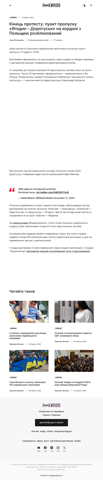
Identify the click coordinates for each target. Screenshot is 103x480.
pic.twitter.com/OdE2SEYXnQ (52, 192)
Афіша (40, 441)
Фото (46, 441)
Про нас (35, 431)
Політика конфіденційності (51, 475)
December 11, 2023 (64, 198)
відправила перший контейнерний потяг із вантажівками (58, 251)
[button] (10, 5)
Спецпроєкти (29, 441)
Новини (13, 17)
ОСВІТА (50, 431)
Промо (77, 441)
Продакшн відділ (63, 431)
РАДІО (43, 431)
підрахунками (20, 223)
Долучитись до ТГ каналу (51, 423)
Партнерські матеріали (61, 441)
